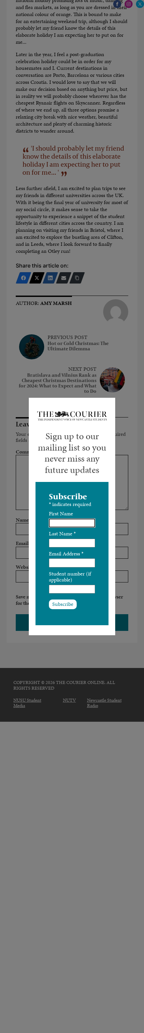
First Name (61, 513)
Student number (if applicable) (70, 576)
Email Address (66, 553)
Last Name (62, 533)
